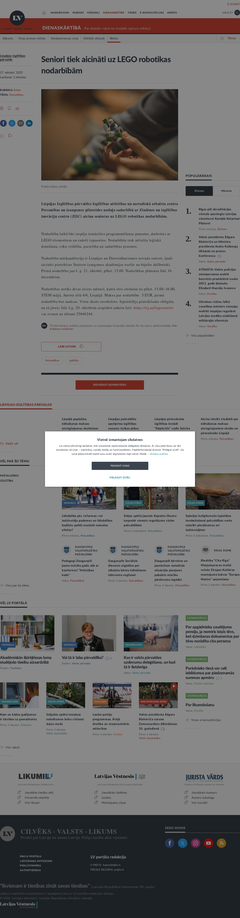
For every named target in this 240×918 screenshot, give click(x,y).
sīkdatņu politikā (159, 454)
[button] (120, 478)
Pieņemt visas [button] (120, 466)
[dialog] (120, 459)
